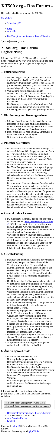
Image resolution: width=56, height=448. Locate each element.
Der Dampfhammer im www (20, 413)
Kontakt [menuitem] (11, 421)
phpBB (16, 426)
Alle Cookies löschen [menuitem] (17, 418)
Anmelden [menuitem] (12, 31)
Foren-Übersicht (42, 413)
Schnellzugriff (13, 23)
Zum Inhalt (6, 18)
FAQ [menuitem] (9, 28)
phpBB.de (34, 431)
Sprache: (5, 41)
